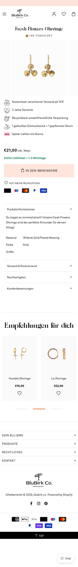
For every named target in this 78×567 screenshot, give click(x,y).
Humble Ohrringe (19, 378)
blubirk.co (20, 14)
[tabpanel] (19, 371)
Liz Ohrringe (58, 378)
